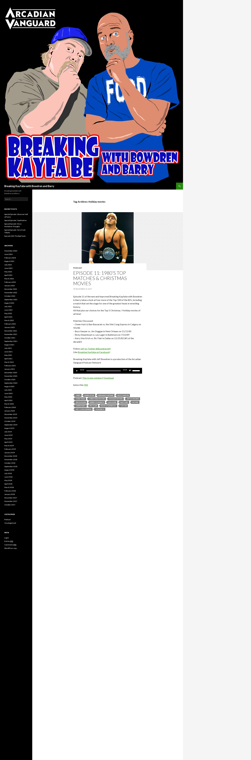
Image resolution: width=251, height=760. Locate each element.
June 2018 (8, 477)
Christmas (80, 399)
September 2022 (10, 299)
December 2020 (10, 372)
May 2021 (8, 355)
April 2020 (8, 400)
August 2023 (9, 261)
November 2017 (10, 501)
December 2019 (10, 414)
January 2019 (9, 452)
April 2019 (8, 442)
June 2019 (8, 435)
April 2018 (8, 484)
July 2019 (8, 432)
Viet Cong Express (84, 409)
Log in (6, 538)
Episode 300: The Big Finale (15, 236)
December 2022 (10, 289)
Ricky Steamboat (108, 406)
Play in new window (92, 378)
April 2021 (8, 359)
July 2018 (8, 473)
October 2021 (9, 338)
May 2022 (8, 313)
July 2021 (8, 348)
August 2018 (9, 470)
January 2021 (9, 369)
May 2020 (8, 397)
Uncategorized (10, 523)
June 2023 (8, 268)
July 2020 (8, 390)
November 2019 (10, 418)
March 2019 (9, 445)
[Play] (77, 370)
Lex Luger (112, 402)
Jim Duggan (81, 402)
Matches (124, 402)
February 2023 (10, 282)
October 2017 (9, 505)
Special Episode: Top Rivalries (15, 220)
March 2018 (9, 487)
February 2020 (10, 407)
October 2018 (9, 463)
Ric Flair (93, 406)
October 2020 (9, 379)
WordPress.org (10, 548)
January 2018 (9, 494)
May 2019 (8, 439)
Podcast (77, 268)
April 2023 (8, 275)
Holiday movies (116, 399)
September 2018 (10, 466)
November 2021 (10, 334)
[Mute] (130, 370)
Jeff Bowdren (133, 399)
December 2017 (10, 498)
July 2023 (8, 265)
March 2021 (9, 362)
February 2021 (10, 365)
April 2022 (8, 317)
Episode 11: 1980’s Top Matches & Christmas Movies (100, 278)
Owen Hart (81, 406)
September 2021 (10, 341)
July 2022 (8, 306)
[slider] (136, 370)
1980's (78, 395)
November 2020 (10, 376)
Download (108, 378)
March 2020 (9, 404)
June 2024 (8, 254)
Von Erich (100, 409)
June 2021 (8, 352)
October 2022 (9, 296)
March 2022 (9, 320)
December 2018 (10, 456)
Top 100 (123, 406)
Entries (8, 541)
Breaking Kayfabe (105, 395)
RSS (86, 384)
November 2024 (10, 251)
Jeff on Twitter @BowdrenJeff (95, 348)
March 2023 (9, 279)
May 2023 (8, 272)
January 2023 (9, 285)
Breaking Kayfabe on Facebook (94, 352)
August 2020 (9, 386)
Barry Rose (89, 395)
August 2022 (9, 303)
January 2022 (9, 327)
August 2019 (9, 428)
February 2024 (10, 258)
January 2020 (9, 411)
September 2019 (10, 425)
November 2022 (10, 292)
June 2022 (8, 310)
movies (135, 402)
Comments (10, 545)
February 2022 (10, 324)
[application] (107, 371)
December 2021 (10, 331)
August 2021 (9, 345)
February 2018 (10, 491)
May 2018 (8, 480)
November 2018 (10, 459)
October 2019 (9, 421)
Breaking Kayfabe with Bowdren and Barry (29, 186)
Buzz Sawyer (123, 395)
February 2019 (10, 449)
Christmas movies (97, 399)
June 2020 (8, 393)
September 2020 (10, 383)
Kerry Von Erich (97, 402)
